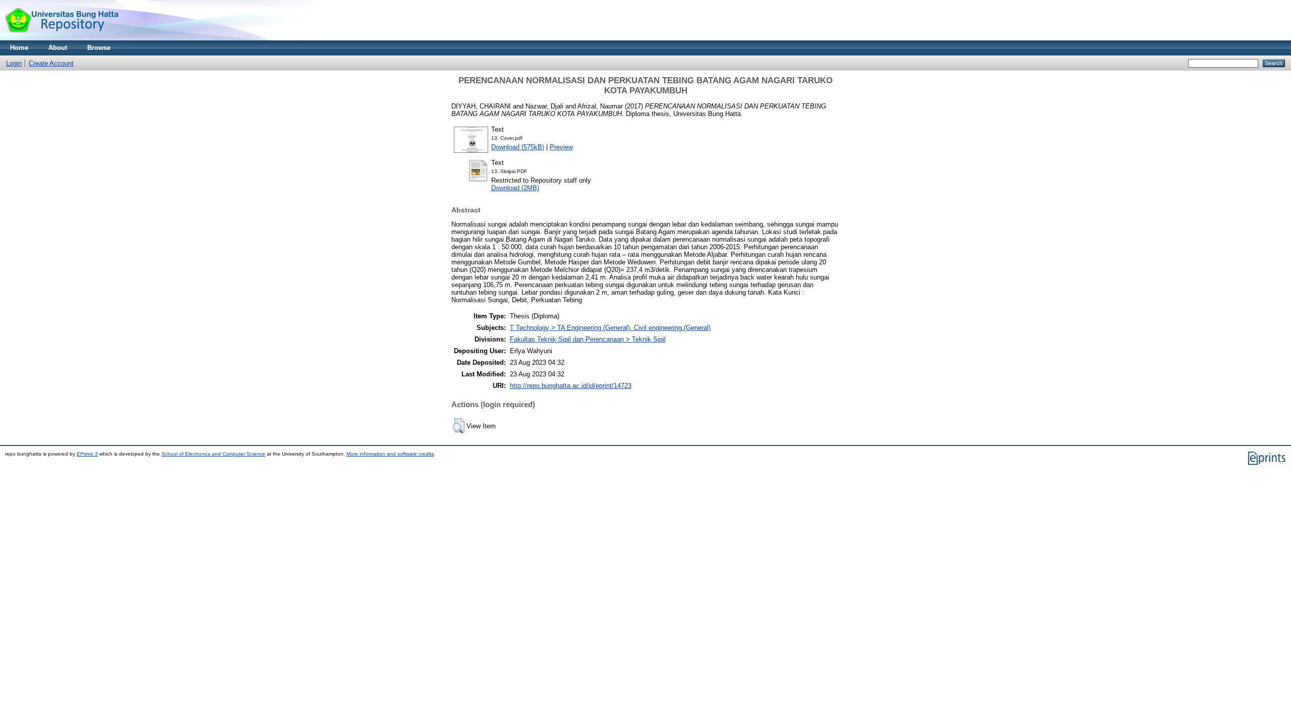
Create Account (51, 63)
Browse (98, 47)
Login (14, 63)
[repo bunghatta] (62, 38)
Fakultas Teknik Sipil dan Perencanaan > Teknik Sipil (588, 339)
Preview (561, 147)
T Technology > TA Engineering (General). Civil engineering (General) (610, 327)
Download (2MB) (515, 188)
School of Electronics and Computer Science (213, 454)
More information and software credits (390, 454)
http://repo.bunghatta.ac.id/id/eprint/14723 (570, 385)
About (57, 47)
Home (19, 47)
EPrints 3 (87, 454)
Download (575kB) (517, 147)
